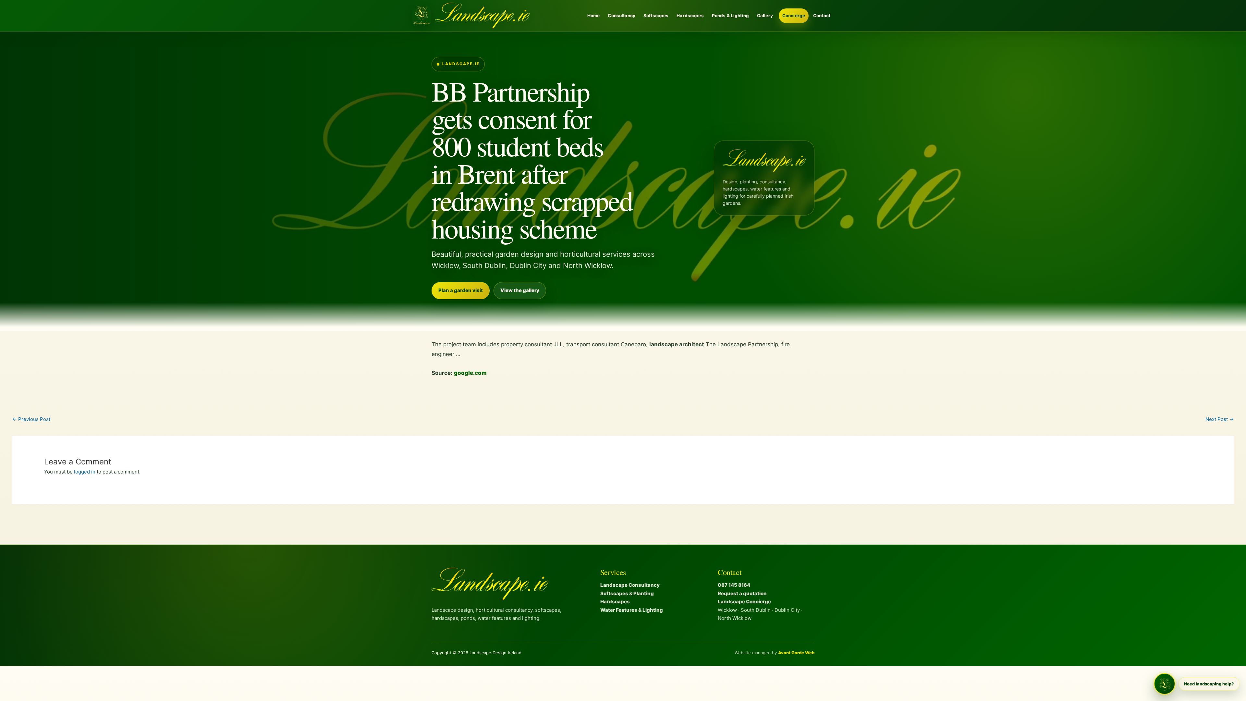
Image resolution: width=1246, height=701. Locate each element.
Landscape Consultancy (630, 585)
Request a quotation (742, 593)
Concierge (793, 15)
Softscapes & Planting (627, 593)
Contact (821, 15)
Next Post (1219, 419)
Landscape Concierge (744, 601)
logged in (84, 472)
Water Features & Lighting (631, 610)
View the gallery (519, 290)
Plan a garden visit (460, 290)
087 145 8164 (734, 585)
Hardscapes (690, 15)
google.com (470, 373)
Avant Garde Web (796, 652)
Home (593, 15)
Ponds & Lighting (730, 15)
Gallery (765, 15)
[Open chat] (1164, 683)
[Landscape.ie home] (471, 16)
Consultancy (621, 15)
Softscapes (655, 15)
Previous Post (31, 419)
